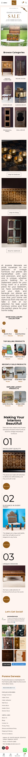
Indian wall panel (7, 130)
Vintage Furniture (7, 79)
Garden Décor (20, 105)
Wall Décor (20, 130)
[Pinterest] (7, 747)
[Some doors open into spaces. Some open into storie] (8, 656)
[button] (3, 331)
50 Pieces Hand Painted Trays (7, 357)
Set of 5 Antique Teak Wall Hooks (20, 404)
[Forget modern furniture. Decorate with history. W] (8, 643)
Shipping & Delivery (7, 731)
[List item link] (14, 741)
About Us (4, 717)
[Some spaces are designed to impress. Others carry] (20, 656)
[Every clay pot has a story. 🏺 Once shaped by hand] (8, 631)
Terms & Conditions (7, 733)
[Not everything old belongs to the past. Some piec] (20, 643)
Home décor (7, 105)
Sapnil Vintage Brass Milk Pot (7, 380)
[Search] (26, 2)
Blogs (3, 720)
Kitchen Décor (6, 711)
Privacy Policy (5, 726)
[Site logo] (14, 2)
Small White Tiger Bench (20, 380)
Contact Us (5, 723)
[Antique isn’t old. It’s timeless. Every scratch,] (20, 631)
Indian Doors (21, 78)
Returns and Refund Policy (9, 728)
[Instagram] (3, 747)
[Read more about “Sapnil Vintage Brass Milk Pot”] (3, 376)
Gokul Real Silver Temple (20, 334)
